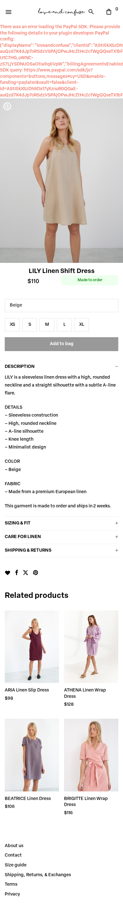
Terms (11, 884)
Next (115, 180)
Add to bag (61, 344)
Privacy (12, 894)
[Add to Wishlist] (7, 572)
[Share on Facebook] (16, 573)
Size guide (15, 865)
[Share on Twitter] (25, 573)
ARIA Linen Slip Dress (27, 690)
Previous (8, 180)
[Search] (93, 11)
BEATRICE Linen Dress (28, 798)
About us (14, 846)
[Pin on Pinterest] (36, 573)
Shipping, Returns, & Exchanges (38, 875)
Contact (13, 855)
